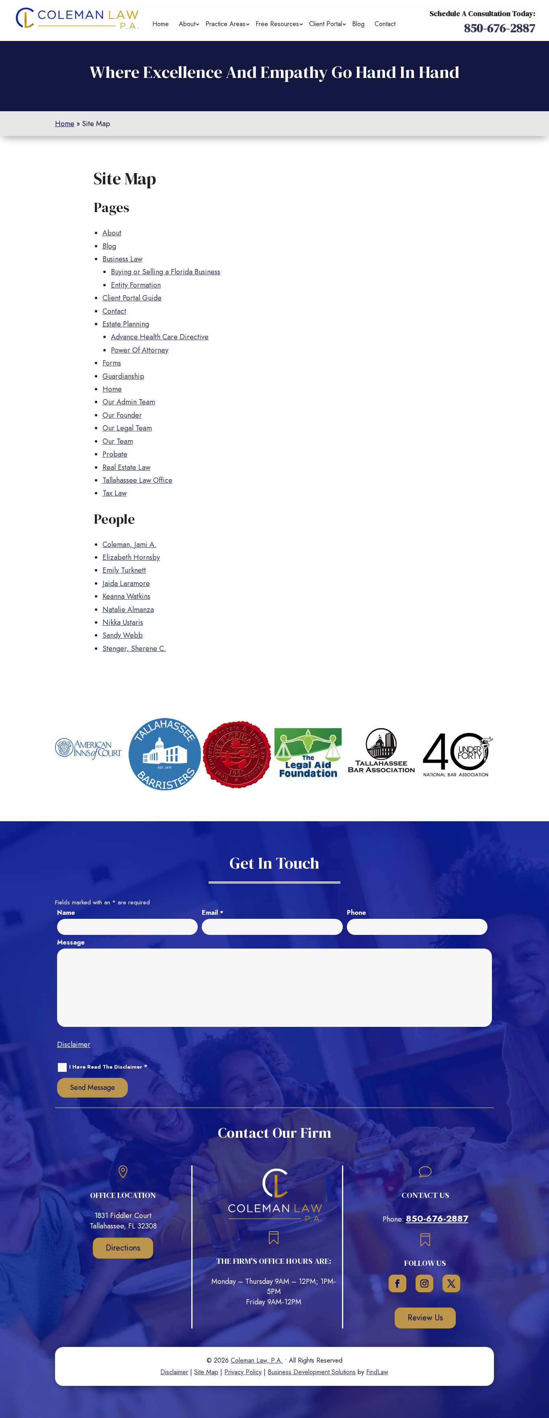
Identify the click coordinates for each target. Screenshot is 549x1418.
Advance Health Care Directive (160, 337)
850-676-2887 (499, 28)
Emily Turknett (124, 570)
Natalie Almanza (128, 609)
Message (71, 942)
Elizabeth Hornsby (131, 557)
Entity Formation (136, 285)
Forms (111, 363)
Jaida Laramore (126, 583)
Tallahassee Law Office (137, 480)
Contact (385, 24)
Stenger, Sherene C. (134, 648)
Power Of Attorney (139, 350)
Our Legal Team (127, 428)
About (187, 24)
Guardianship (123, 376)
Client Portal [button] (325, 24)
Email (212, 912)
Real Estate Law (126, 467)
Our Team (117, 441)
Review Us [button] (425, 1318)
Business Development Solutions (312, 1372)
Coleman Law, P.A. (257, 1360)
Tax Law (114, 493)
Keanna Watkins (126, 596)
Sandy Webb (122, 635)
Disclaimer (73, 1044)
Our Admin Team (128, 402)
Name (66, 912)
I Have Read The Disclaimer (108, 1067)
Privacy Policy (243, 1372)
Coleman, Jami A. (129, 544)
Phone (356, 912)
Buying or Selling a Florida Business (165, 272)
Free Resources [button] (277, 24)
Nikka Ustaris (122, 622)
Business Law (122, 259)
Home (160, 24)
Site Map (206, 1372)
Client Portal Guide (132, 298)
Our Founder (122, 415)
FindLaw (377, 1372)
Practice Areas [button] (225, 24)
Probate (114, 454)
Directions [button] (123, 1248)
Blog (358, 24)
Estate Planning (125, 324)
